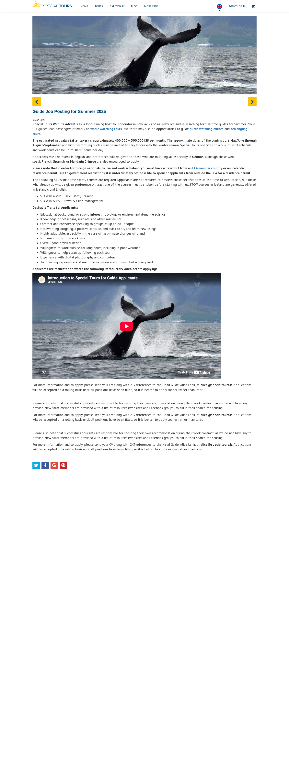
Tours (99, 6)
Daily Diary (117, 6)
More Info (151, 6)
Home (84, 6)
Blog (134, 6)
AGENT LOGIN (237, 6)
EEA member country (207, 168)
